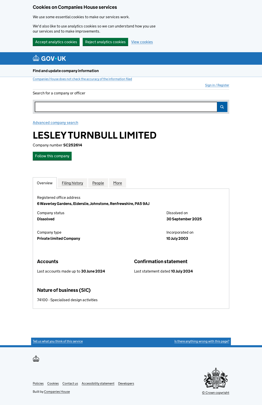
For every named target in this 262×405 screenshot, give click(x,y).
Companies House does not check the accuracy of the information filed (82, 79)
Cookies (53, 383)
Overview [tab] (45, 183)
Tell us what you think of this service (58, 341)
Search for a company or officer (59, 93)
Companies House (57, 392)
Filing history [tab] (72, 183)
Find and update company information (66, 70)
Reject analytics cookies (105, 42)
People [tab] (98, 183)
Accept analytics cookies (56, 42)
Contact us (70, 383)
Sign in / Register (217, 85)
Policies (38, 383)
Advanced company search (55, 122)
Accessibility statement (98, 383)
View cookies (142, 42)
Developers (126, 383)
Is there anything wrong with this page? (201, 341)
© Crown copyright (215, 393)
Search (222, 107)
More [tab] (117, 183)
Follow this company (52, 156)
